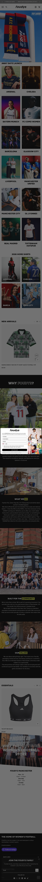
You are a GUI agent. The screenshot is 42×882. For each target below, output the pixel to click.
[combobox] (3, 443)
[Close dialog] (40, 429)
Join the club (15, 450)
